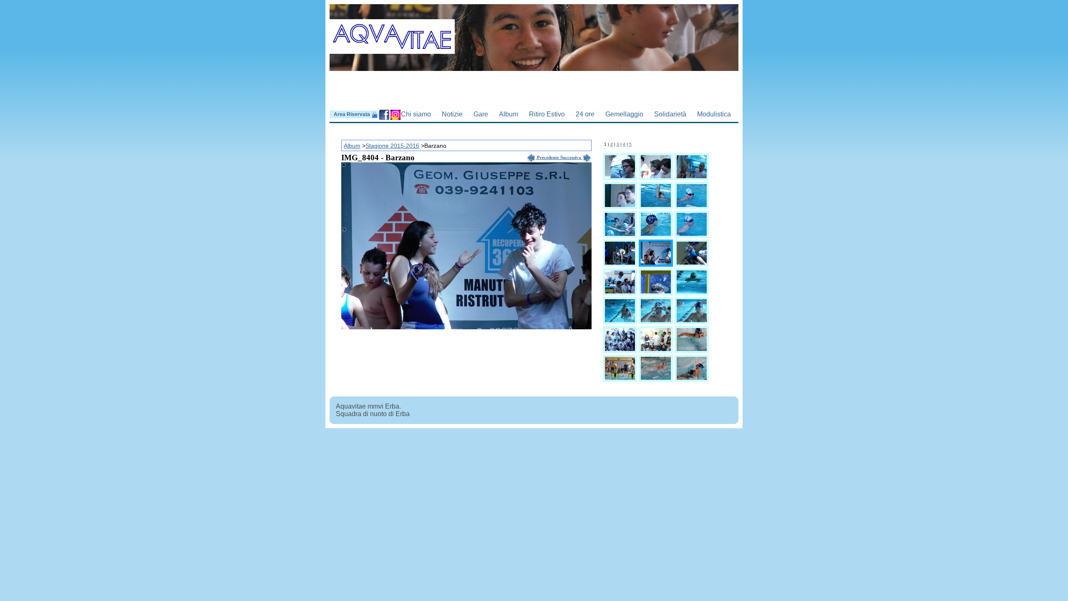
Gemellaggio (624, 114)
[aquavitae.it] (534, 31)
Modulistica (714, 114)
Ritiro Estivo (547, 114)
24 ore (585, 114)
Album (508, 114)
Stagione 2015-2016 (392, 145)
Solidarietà (670, 114)
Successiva (571, 157)
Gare (481, 114)
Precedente (548, 157)
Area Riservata (352, 114)
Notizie (452, 114)
